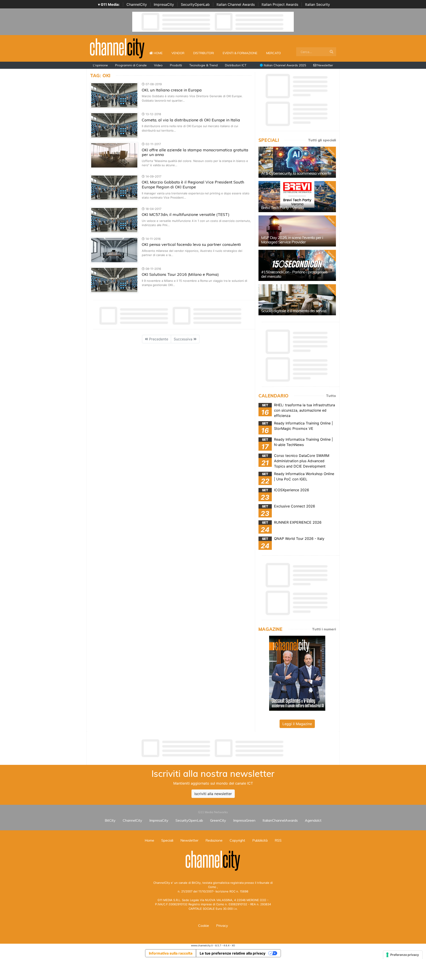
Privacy (222, 925)
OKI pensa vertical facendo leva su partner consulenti (191, 244)
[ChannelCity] (117, 48)
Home (160, 53)
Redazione (214, 840)
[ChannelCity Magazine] (297, 673)
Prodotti (176, 65)
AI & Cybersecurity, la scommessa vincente (296, 173)
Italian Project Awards (280, 4)
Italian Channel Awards (236, 4)
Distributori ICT (236, 65)
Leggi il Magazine (297, 724)
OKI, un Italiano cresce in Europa (172, 90)
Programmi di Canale (131, 65)
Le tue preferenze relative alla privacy (232, 953)
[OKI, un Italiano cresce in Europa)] (114, 95)
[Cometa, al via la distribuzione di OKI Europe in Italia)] (114, 125)
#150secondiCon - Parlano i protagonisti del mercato (294, 274)
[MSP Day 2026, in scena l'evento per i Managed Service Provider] (297, 231)
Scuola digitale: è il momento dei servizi (293, 310)
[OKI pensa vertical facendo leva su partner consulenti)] (114, 249)
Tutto (331, 395)
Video (158, 65)
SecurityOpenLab (195, 4)
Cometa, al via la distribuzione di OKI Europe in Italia (191, 119)
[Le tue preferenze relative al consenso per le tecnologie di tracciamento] (402, 955)
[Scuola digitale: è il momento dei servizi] (297, 299)
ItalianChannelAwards (280, 820)
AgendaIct (313, 820)
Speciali (167, 840)
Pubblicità (260, 840)
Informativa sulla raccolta (170, 953)
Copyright (237, 840)
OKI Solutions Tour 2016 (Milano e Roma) (180, 274)
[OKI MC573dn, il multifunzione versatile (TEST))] (114, 219)
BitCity (110, 820)
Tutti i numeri (324, 629)
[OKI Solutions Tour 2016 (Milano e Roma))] (114, 279)
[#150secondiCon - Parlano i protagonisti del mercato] (297, 265)
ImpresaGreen (244, 820)
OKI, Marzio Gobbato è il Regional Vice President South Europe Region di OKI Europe (193, 184)
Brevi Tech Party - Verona (282, 207)
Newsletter (324, 65)
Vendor (178, 53)
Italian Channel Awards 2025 (284, 65)
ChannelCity (136, 4)
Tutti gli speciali (322, 140)
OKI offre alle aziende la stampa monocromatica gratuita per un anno (195, 152)
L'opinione (100, 65)
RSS (278, 840)
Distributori (203, 53)
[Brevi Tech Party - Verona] (297, 196)
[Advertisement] (213, 748)
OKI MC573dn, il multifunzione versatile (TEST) (185, 214)
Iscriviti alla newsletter (213, 793)
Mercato (273, 53)
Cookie (203, 925)
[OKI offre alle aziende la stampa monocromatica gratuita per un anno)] (114, 155)
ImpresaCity (164, 4)
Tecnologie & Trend (203, 65)
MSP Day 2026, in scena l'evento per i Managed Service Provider (292, 240)
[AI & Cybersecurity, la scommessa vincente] (297, 162)
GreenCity (218, 820)
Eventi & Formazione (240, 53)
